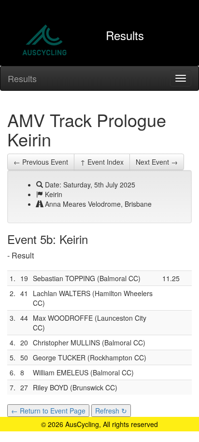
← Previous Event (41, 162)
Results (22, 78)
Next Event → (157, 162)
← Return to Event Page (48, 410)
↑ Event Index (102, 162)
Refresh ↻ (111, 410)
